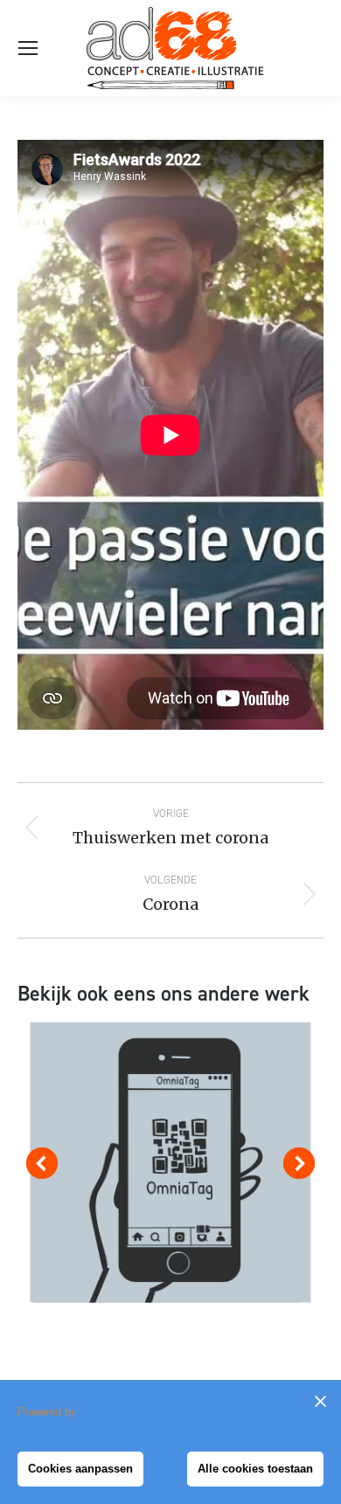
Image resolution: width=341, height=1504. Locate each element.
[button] (42, 1163)
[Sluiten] (320, 1401)
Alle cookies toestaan (255, 1468)
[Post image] (170, 1162)
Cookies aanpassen (80, 1468)
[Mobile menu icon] (27, 48)
